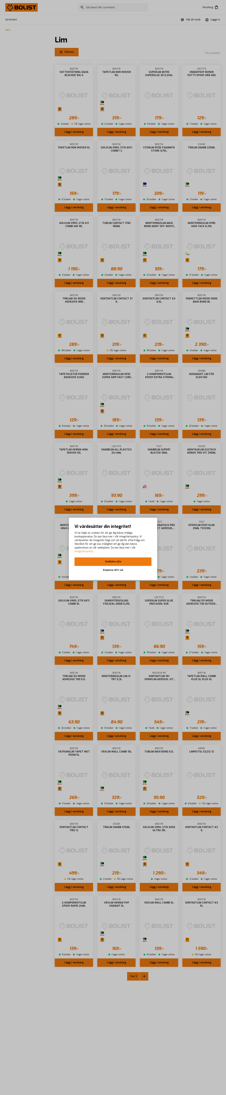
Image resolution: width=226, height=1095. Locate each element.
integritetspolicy (84, 551)
